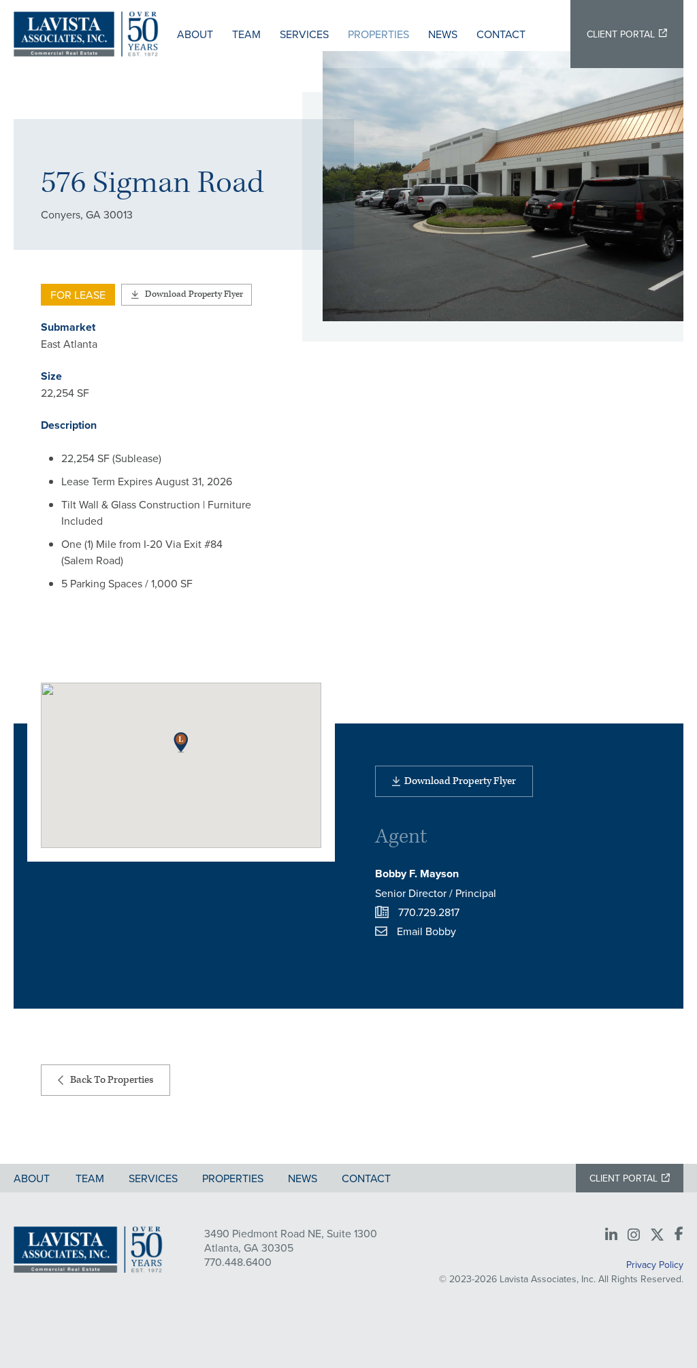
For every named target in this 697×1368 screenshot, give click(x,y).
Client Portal (621, 34)
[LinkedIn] (611, 1235)
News (442, 34)
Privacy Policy (654, 1264)
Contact (500, 34)
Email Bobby (426, 931)
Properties (378, 34)
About (195, 34)
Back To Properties (111, 1079)
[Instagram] (634, 1235)
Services (304, 34)
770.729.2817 (428, 912)
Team (246, 34)
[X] (657, 1235)
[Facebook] (679, 1234)
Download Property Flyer (194, 294)
